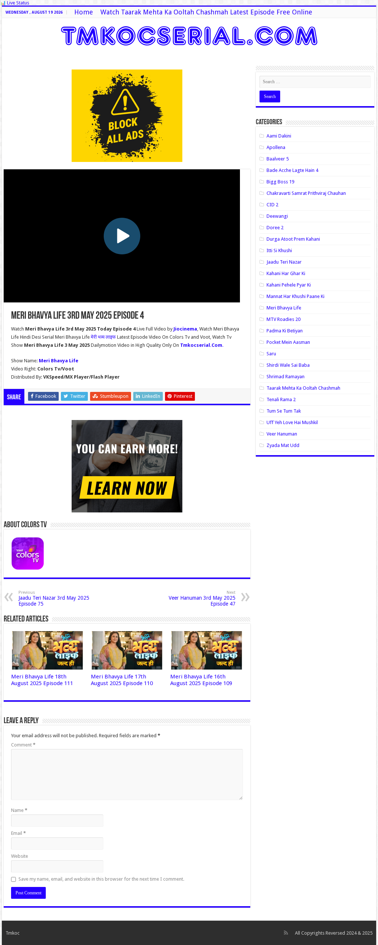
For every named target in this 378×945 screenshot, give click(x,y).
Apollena (276, 147)
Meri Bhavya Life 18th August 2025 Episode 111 (42, 680)
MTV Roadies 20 (283, 319)
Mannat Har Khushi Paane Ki (295, 296)
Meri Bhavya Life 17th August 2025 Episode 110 (122, 680)
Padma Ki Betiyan (285, 330)
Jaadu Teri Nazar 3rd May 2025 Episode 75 (53, 598)
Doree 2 (275, 227)
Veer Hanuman (282, 434)
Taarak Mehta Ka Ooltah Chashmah (303, 388)
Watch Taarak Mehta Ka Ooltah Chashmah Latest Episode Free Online (206, 12)
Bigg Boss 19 (280, 181)
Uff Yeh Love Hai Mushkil (292, 422)
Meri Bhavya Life (284, 308)
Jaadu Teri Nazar (284, 262)
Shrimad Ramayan (286, 376)
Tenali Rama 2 (281, 399)
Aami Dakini (279, 136)
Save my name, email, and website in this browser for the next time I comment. (101, 879)
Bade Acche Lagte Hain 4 (292, 170)
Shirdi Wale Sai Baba (288, 365)
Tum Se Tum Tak (284, 411)
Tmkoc (13, 933)
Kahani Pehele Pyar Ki (289, 285)
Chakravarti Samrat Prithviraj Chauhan (306, 193)
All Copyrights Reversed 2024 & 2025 (333, 933)
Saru (271, 353)
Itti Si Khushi (279, 250)
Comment (23, 745)
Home (83, 12)
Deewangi (277, 216)
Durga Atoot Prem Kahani (293, 239)
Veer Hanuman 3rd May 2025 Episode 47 (202, 598)
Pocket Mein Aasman (288, 342)
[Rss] (286, 932)
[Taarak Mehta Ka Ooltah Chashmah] (189, 34)
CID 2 (272, 204)
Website (19, 856)
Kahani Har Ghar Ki (286, 273)
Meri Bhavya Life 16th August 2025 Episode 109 (201, 680)
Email (18, 833)
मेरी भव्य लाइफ (104, 337)
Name (19, 810)
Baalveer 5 (278, 159)
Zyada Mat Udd (283, 445)
